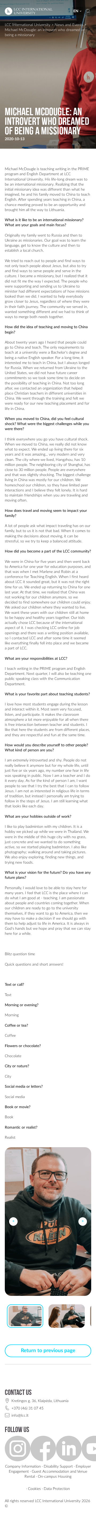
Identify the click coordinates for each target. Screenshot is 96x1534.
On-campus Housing (54, 1477)
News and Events (69, 25)
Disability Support (58, 1466)
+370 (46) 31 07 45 (27, 1408)
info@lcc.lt (20, 1415)
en (75, 11)
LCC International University (27, 25)
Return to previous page (48, 1350)
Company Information (23, 1466)
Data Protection (57, 1489)
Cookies (34, 1489)
